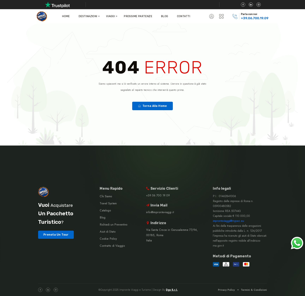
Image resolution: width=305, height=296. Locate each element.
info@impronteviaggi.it (160, 212)
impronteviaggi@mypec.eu (228, 221)
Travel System (108, 203)
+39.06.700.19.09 (254, 18)
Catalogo (105, 210)
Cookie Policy (108, 239)
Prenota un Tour (55, 234)
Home (66, 16)
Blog (164, 16)
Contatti (183, 16)
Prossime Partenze (138, 16)
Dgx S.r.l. (172, 289)
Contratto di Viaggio (112, 246)
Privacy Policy (226, 290)
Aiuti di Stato (107, 232)
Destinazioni (88, 16)
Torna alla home (154, 106)
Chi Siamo (106, 196)
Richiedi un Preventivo (113, 225)
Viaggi (110, 16)
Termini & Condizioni (254, 290)
